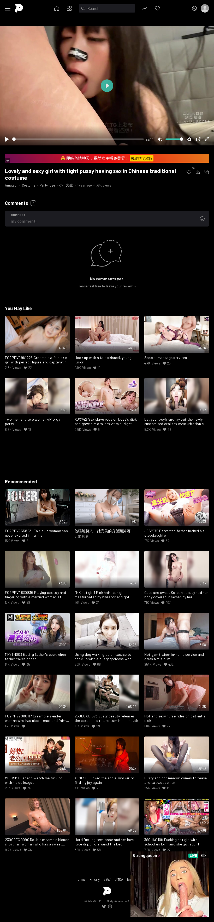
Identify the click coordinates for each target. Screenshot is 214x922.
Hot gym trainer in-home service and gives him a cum (174, 656)
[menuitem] (189, 171)
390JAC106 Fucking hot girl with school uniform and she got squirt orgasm (171, 842)
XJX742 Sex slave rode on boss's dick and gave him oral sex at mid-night (106, 421)
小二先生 (66, 185)
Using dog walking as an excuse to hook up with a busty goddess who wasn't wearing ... (103, 656)
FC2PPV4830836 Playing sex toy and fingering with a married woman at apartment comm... (35, 594)
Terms (81, 879)
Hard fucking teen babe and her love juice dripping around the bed (104, 842)
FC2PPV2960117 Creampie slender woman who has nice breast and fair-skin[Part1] (35, 718)
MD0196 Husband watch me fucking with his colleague (34, 780)
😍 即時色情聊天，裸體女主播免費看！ (107, 158)
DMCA (119, 879)
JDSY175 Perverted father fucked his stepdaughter (174, 533)
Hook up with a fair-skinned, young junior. (103, 360)
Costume (28, 185)
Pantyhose (47, 185)
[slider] (78, 139)
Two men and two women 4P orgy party (32, 421)
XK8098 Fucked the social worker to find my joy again (104, 780)
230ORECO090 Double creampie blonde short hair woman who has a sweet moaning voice (37, 842)
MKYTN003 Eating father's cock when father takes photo (35, 656)
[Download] (197, 171)
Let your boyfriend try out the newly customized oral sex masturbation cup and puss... (176, 421)
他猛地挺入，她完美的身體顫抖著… (104, 531)
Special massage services (165, 358)
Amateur (11, 185)
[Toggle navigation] (8, 8)
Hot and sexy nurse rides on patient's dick (174, 718)
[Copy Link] (206, 171)
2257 (107, 879)
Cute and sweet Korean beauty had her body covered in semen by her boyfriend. (176, 594)
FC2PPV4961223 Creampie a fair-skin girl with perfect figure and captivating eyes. (37, 360)
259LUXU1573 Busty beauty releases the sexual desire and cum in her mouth (106, 718)
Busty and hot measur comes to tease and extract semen (175, 780)
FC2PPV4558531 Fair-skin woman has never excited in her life (36, 533)
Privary (95, 879)
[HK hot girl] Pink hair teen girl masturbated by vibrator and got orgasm (102, 594)
